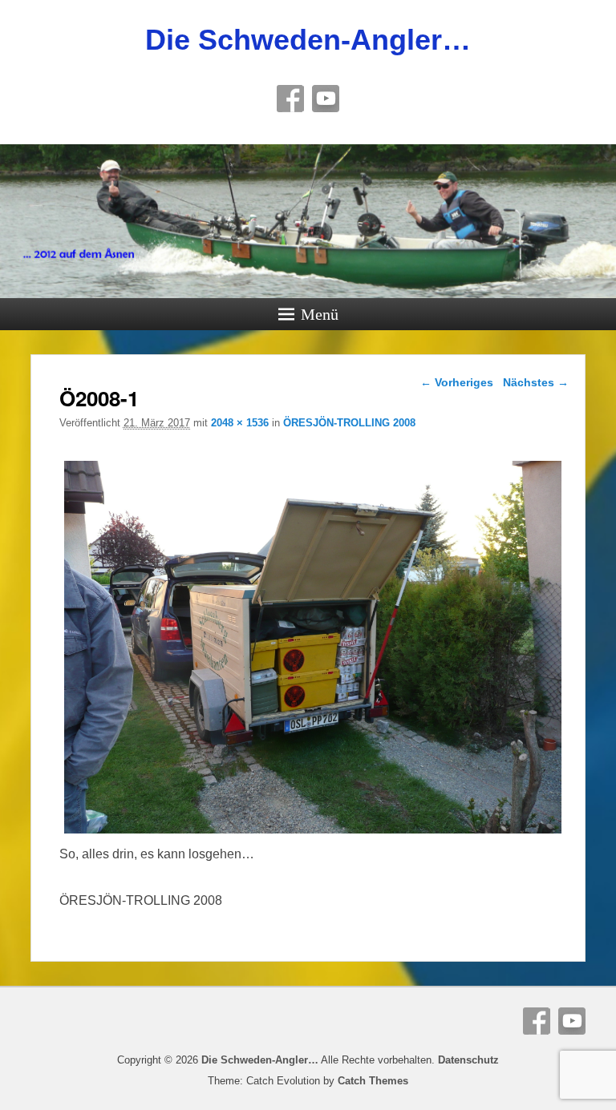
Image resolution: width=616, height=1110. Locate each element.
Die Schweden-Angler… (308, 39)
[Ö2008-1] (312, 833)
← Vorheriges (456, 382)
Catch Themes (373, 1081)
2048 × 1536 (240, 423)
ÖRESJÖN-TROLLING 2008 (349, 423)
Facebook (290, 98)
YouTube (325, 98)
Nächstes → (536, 382)
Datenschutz (468, 1060)
